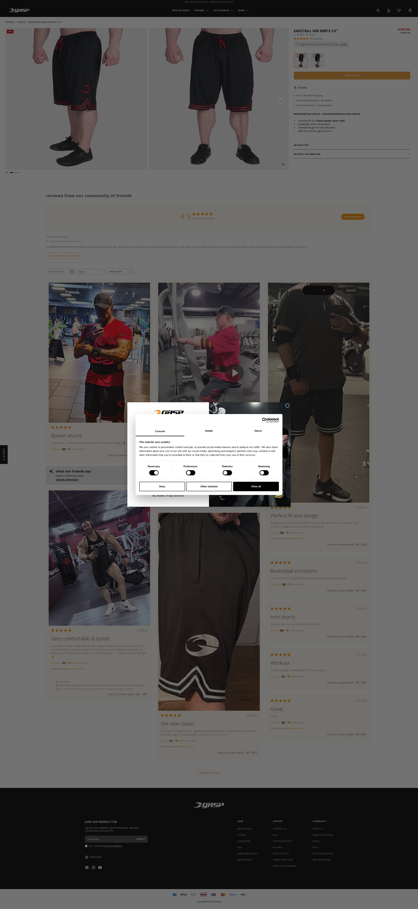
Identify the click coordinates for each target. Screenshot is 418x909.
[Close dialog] (287, 405)
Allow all (256, 486)
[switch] (190, 472)
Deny (162, 486)
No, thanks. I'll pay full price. (168, 495)
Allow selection (209, 486)
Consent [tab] (160, 431)
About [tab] (258, 430)
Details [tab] (209, 430)
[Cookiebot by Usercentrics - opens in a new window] (264, 420)
